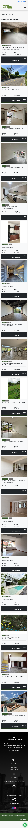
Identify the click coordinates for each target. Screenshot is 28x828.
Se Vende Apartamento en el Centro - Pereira (13, 519)
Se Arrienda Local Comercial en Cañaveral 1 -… (14, 441)
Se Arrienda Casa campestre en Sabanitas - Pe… (13, 715)
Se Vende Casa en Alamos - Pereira (10, 206)
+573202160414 (14, 769)
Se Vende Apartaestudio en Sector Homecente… (13, 245)
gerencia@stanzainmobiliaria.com (14, 795)
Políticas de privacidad (14, 750)
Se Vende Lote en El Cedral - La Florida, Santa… (13, 402)
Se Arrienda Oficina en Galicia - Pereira (12, 324)
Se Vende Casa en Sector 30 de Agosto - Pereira (13, 559)
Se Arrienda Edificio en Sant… (13, 47)
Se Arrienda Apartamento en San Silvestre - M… (13, 480)
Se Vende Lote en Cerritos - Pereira (11, 89)
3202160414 (14, 767)
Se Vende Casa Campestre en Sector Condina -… (13, 598)
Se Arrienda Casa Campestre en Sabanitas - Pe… (13, 363)
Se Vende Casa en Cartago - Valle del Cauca (13, 676)
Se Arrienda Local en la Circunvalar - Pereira (13, 128)
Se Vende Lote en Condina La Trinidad (11, 637)
